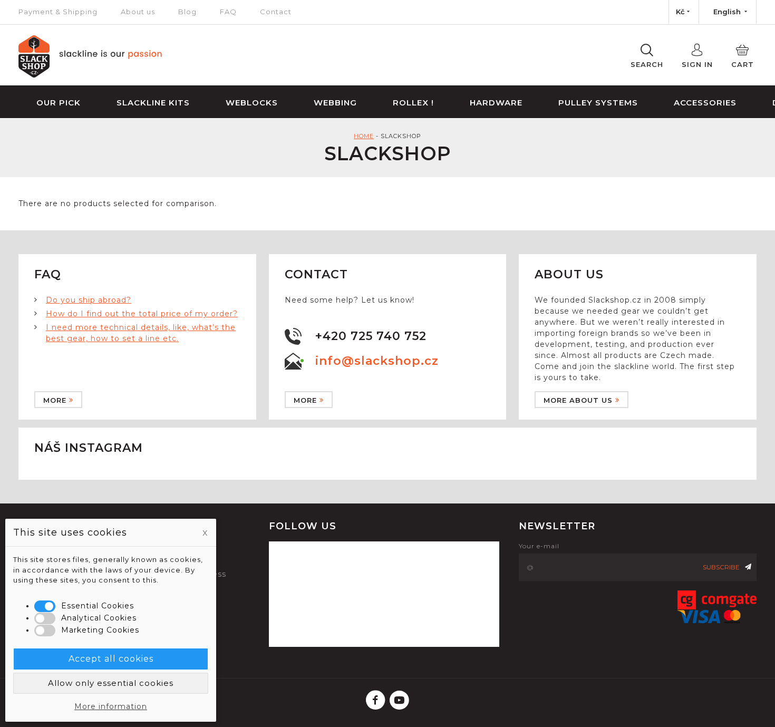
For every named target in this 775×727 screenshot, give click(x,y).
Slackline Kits (153, 103)
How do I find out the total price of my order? (142, 313)
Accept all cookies (111, 659)
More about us (578, 400)
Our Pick (58, 103)
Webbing (335, 103)
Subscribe (721, 567)
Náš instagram (88, 448)
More (54, 400)
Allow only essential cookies (110, 683)
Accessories (705, 103)
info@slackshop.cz (377, 361)
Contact (276, 11)
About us (138, 11)
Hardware (496, 103)
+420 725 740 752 (371, 336)
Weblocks (252, 103)
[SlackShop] (90, 75)
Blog (187, 11)
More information (110, 706)
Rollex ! (413, 103)
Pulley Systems (598, 103)
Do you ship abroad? (88, 300)
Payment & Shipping (58, 11)
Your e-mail (539, 546)
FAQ (228, 11)
